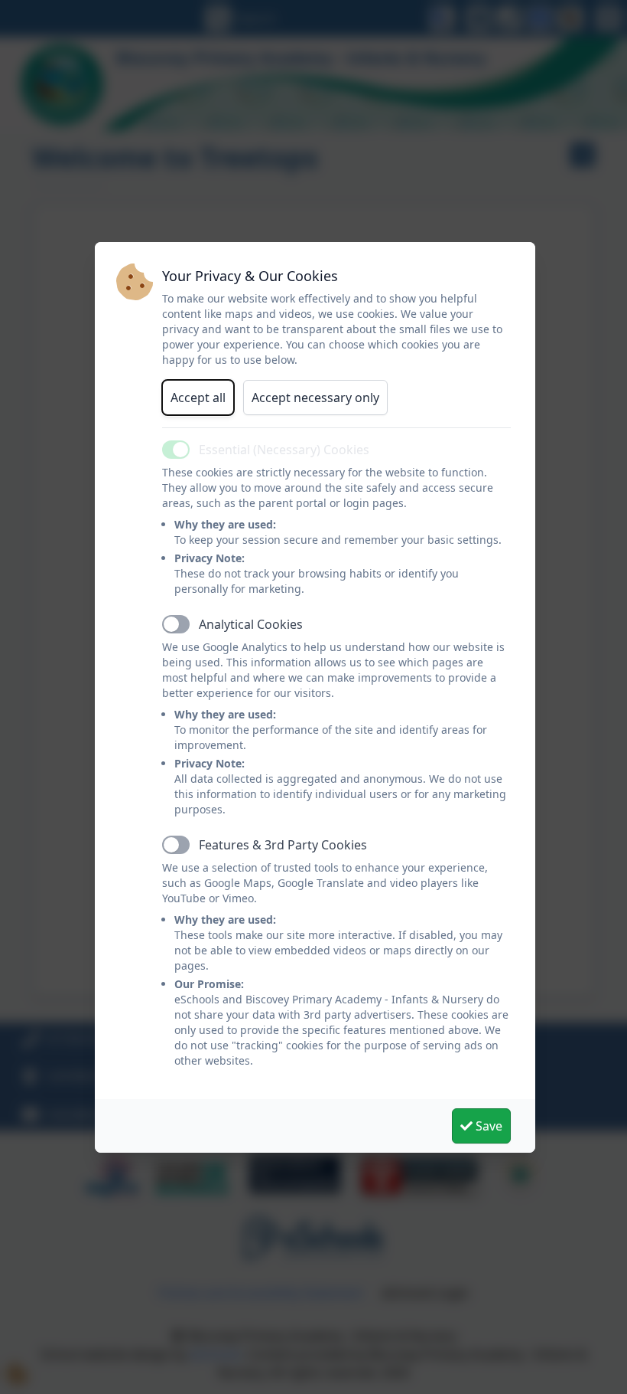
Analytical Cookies (251, 624)
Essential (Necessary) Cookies (284, 449)
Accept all (198, 397)
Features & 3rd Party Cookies (283, 844)
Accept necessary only (315, 397)
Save (487, 1125)
